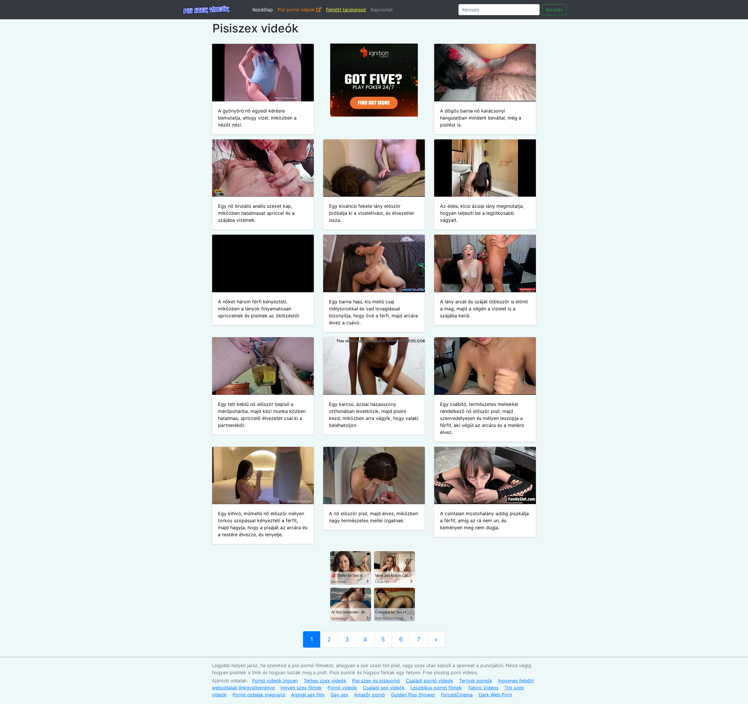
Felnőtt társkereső (346, 10)
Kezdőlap (262, 10)
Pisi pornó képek (297, 10)
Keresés (554, 10)
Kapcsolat (382, 10)
